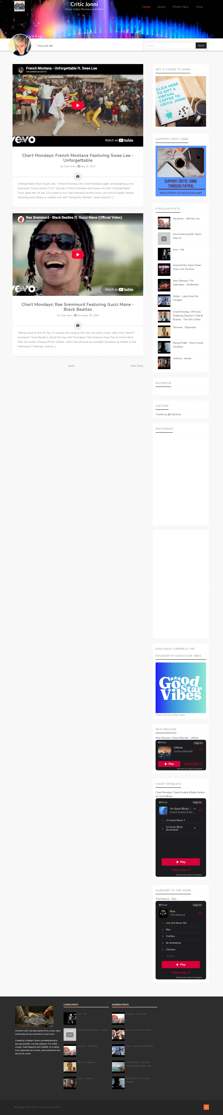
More (199, 7)
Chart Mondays (164, 792)
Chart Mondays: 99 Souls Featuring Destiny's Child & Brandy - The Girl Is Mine (188, 315)
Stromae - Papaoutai (184, 327)
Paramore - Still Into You (186, 218)
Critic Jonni (69, 166)
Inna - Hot (178, 249)
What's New (180, 7)
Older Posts (136, 366)
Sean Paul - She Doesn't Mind (138, 1030)
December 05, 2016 (88, 315)
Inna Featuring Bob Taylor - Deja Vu (93, 1030)
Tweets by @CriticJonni (168, 414)
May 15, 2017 (87, 166)
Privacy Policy (55, 1107)
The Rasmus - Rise (166, 899)
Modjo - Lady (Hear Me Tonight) (139, 1046)
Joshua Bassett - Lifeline (185, 737)
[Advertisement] (181, 584)
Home (146, 7)
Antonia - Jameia (182, 358)
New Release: (163, 737)
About (161, 7)
